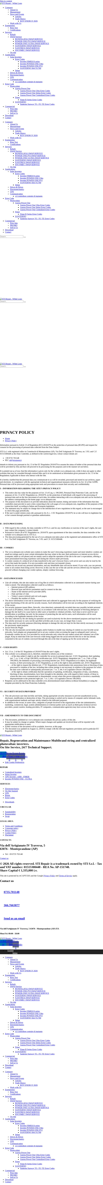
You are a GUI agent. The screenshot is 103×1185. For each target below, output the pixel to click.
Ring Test (14, 28)
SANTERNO (20, 102)
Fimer (17, 97)
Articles (18, 16)
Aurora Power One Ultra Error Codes (35, 91)
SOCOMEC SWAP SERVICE (27, 50)
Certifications (15, 30)
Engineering (10, 25)
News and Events (17, 14)
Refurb (13, 34)
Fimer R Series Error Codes (31, 100)
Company (9, 7)
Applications (10, 55)
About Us (14, 10)
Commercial (10, 106)
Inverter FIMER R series (30, 61)
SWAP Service (16, 37)
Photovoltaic (15, 86)
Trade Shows (20, 19)
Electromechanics (17, 75)
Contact (8, 118)
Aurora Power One (22, 88)
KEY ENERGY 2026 (29, 21)
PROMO (13, 111)
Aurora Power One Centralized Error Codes (37, 95)
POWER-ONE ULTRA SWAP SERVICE (32, 43)
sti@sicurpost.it (15, 460)
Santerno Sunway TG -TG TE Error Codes (37, 104)
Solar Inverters (16, 57)
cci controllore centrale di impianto (28, 82)
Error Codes (20, 59)
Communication (16, 79)
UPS (12, 77)
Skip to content (6, 1)
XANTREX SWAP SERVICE (27, 48)
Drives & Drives (16, 73)
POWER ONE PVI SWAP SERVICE (30, 41)
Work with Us (15, 23)
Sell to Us (14, 113)
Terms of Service (65, 876)
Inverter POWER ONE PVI (31, 66)
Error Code (9, 84)
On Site (13, 52)
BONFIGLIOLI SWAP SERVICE (29, 39)
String (17, 70)
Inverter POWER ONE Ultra (31, 64)
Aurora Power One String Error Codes (35, 93)
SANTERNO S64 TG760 (30, 68)
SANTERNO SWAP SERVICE (28, 46)
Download (9, 115)
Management (15, 12)
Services (8, 32)
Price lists (14, 109)
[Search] (25, 237)
